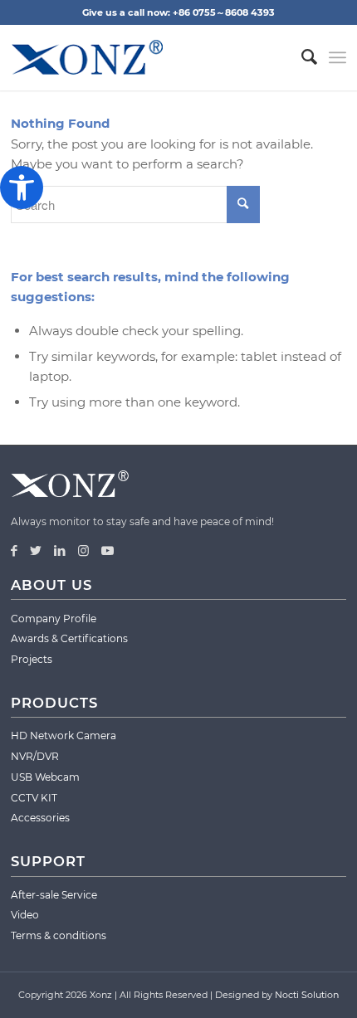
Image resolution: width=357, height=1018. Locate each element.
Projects (31, 659)
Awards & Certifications (69, 638)
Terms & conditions (58, 935)
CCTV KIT (34, 798)
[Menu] (337, 57)
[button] (21, 187)
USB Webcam (45, 777)
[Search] (301, 57)
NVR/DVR (35, 756)
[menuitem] (301, 57)
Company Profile (53, 618)
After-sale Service (54, 895)
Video (25, 914)
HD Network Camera (63, 735)
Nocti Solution (307, 995)
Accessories (40, 817)
